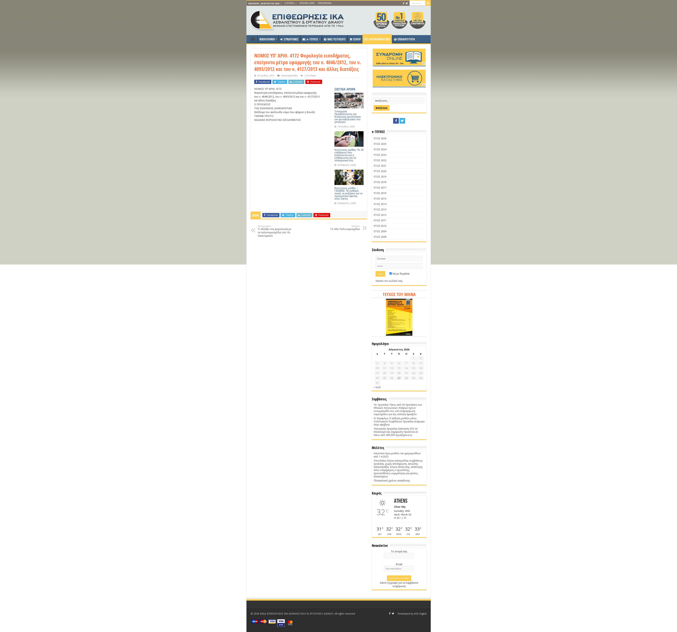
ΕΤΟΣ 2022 (380, 160)
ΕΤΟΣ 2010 (380, 225)
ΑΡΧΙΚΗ (252, 38)
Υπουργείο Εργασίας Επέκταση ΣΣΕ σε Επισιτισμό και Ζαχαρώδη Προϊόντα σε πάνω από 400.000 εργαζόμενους (396, 432)
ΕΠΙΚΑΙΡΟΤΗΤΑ (406, 39)
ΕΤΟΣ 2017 (380, 187)
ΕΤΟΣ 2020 (380, 171)
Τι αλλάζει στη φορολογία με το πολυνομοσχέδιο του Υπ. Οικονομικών (274, 231)
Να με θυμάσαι (401, 273)
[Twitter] (406, 3)
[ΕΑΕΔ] (297, 19)
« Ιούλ (377, 387)
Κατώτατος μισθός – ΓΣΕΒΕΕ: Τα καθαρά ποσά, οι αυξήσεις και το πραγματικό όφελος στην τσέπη (348, 193)
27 (399, 378)
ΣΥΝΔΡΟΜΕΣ (291, 39)
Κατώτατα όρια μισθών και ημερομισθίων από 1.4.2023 (397, 455)
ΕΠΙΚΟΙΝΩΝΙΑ (324, 3)
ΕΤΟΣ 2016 (380, 193)
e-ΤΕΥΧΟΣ (312, 39)
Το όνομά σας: (399, 551)
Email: (399, 564)
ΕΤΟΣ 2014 (380, 204)
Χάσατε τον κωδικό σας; (389, 280)
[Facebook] (403, 3)
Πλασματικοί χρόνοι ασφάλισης (392, 480)
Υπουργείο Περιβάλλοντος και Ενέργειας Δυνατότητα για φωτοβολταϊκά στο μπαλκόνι (347, 116)
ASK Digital (420, 613)
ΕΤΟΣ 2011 (380, 220)
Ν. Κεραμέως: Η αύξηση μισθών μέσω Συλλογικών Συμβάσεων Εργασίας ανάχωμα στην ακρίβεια (399, 421)
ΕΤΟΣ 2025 (380, 143)
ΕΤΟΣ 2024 (380, 149)
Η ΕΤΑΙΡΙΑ (289, 3)
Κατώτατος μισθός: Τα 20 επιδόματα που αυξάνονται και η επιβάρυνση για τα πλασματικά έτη (349, 155)
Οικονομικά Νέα (289, 75)
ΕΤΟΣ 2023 (380, 154)
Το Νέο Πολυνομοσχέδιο (345, 228)
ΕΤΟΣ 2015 (380, 198)
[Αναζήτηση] (428, 3)
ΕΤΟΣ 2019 (380, 176)
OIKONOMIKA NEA (379, 39)
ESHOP (357, 39)
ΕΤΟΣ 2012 (380, 215)
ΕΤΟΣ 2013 (380, 209)
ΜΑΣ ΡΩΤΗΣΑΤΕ (336, 39)
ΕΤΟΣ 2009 (380, 231)
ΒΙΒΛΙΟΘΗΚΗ (267, 39)
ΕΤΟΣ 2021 (380, 165)
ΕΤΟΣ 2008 (380, 236)
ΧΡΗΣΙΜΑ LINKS (307, 3)
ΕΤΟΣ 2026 (380, 138)
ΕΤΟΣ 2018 (380, 182)
